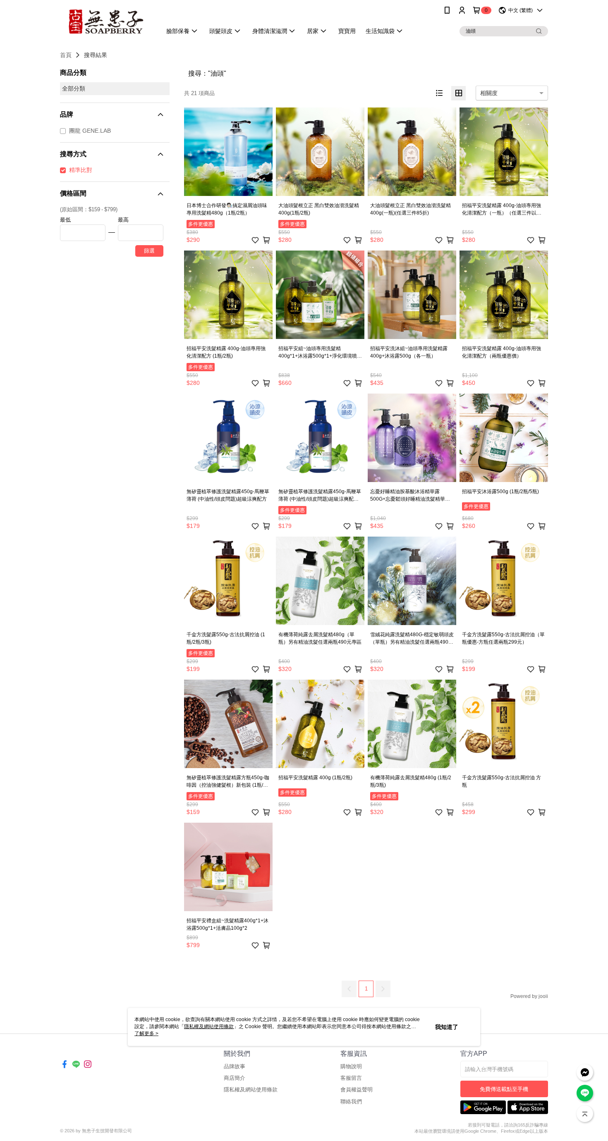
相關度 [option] (489, 93)
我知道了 (446, 1027)
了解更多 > (146, 1033)
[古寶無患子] (106, 21)
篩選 (149, 251)
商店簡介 (234, 1078)
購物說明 (351, 1066)
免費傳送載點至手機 (504, 1089)
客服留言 (351, 1078)
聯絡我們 (351, 1101)
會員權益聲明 (356, 1089)
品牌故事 (234, 1066)
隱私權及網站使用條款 (251, 1089)
